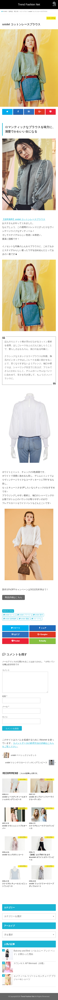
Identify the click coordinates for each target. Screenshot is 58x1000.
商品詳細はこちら (13, 597)
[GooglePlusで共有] (40, 111)
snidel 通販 (25, 619)
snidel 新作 (39, 615)
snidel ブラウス (25, 615)
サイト (5, 717)
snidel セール (10, 615)
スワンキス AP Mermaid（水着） (29, 963)
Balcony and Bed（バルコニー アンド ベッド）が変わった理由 (34, 952)
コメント (6, 670)
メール (5, 707)
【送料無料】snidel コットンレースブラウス (23, 219)
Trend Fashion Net (29, 4)
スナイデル (9, 611)
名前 (4, 696)
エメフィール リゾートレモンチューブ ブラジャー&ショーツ (35, 978)
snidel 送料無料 (10, 619)
